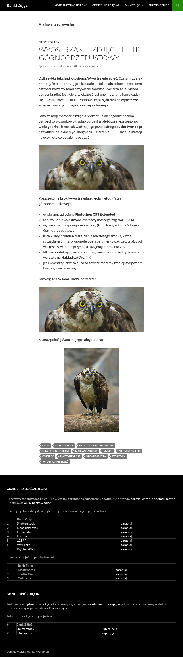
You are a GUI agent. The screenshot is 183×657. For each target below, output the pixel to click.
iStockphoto (25, 633)
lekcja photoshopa (55, 450)
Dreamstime (25, 532)
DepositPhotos (27, 528)
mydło (108, 450)
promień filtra (96, 456)
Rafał (67, 66)
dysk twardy (64, 445)
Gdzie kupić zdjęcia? (105, 5)
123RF (21, 540)
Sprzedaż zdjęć (159, 5)
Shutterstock (26, 523)
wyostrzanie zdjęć (55, 461)
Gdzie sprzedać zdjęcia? (71, 5)
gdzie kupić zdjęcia (39, 604)
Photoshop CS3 (70, 456)
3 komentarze (88, 66)
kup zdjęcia (109, 629)
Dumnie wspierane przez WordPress (28, 651)
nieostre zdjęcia (130, 450)
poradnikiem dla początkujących (153, 499)
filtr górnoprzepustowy (96, 445)
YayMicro (23, 545)
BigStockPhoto (27, 549)
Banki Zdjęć (17, 5)
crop (45, 445)
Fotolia (22, 536)
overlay (48, 456)
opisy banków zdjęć (37, 503)
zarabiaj (126, 523)
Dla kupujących (59, 608)
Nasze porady (49, 42)
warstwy (118, 456)
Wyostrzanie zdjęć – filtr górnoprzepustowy (89, 53)
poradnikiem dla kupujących (106, 604)
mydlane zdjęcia (86, 450)
